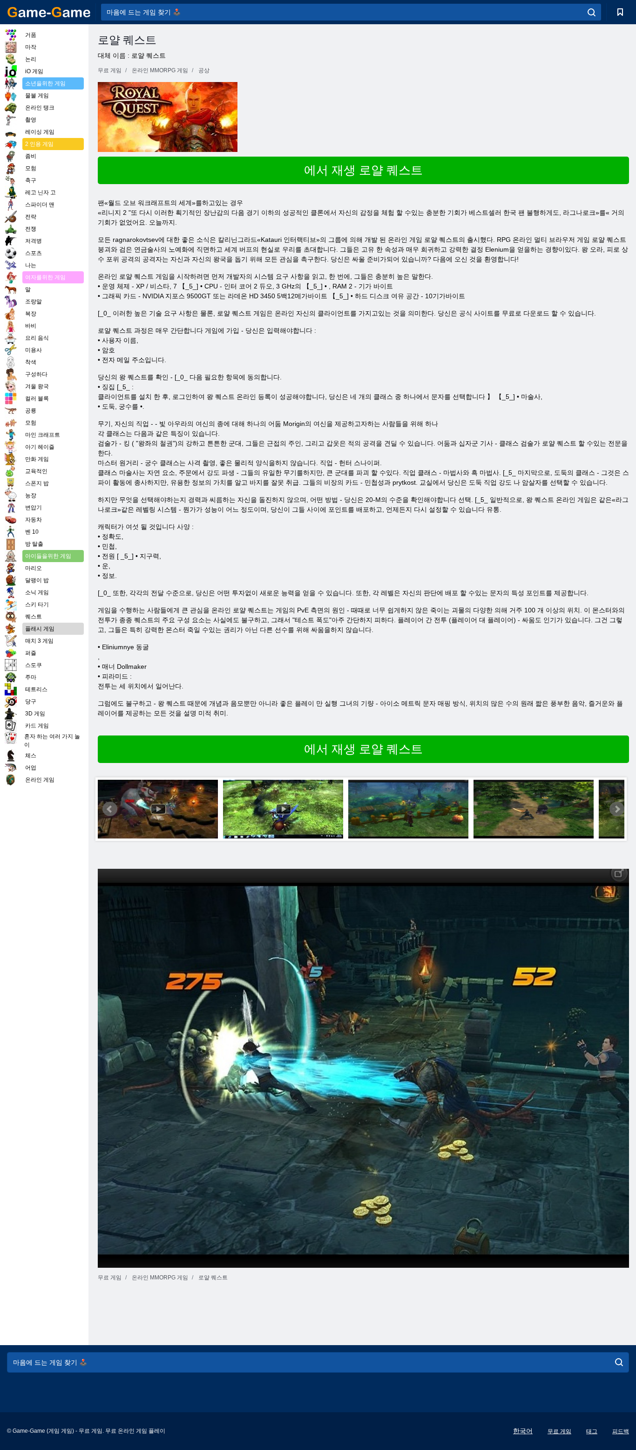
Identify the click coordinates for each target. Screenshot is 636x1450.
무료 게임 (559, 1431)
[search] (592, 12)
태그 (591, 1431)
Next (616, 809)
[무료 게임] (49, 12)
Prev (109, 809)
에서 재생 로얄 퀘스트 (363, 170)
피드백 (620, 1431)
